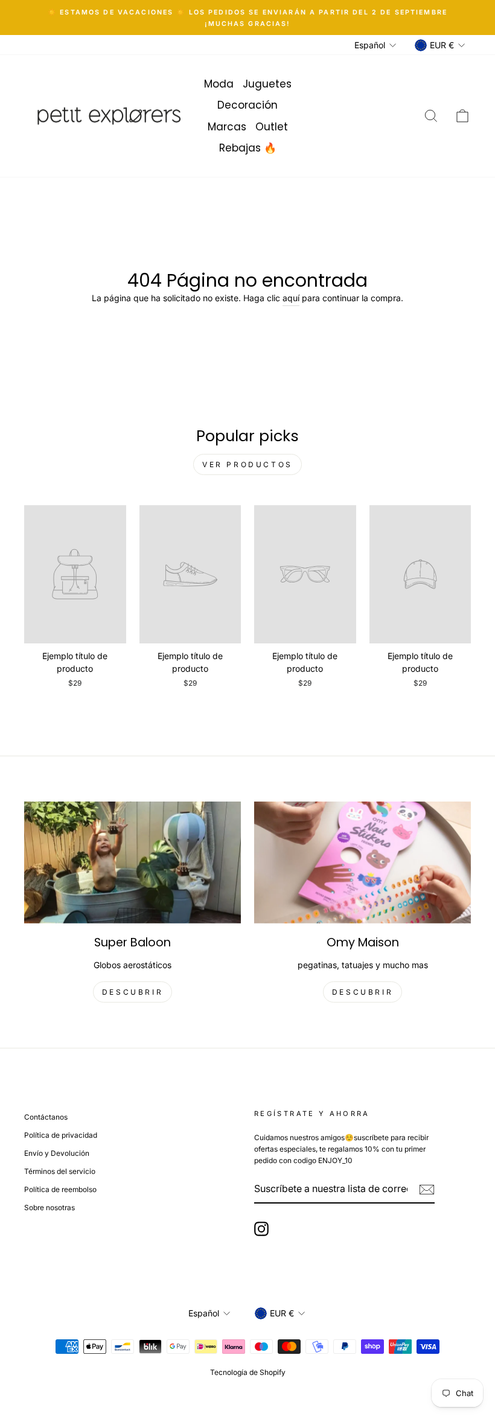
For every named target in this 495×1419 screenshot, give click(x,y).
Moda (219, 84)
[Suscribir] (427, 1189)
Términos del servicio (59, 1171)
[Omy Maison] (362, 862)
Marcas (227, 127)
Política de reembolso (60, 1189)
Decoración (247, 105)
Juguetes (267, 84)
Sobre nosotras (49, 1207)
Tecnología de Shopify (248, 1372)
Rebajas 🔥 (247, 148)
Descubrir (362, 991)
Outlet (271, 127)
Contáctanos (46, 1116)
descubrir (132, 991)
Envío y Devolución (56, 1153)
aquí (291, 298)
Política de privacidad (60, 1135)
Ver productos (247, 464)
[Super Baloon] (132, 862)
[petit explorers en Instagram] (261, 1229)
